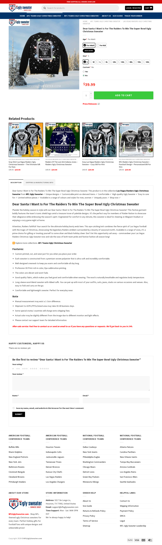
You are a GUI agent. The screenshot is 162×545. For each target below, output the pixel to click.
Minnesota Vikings (91, 481)
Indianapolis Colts (54, 452)
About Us (106, 16)
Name (15, 395)
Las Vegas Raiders (54, 476)
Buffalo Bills (14, 447)
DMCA (122, 515)
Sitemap (86, 525)
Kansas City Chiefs (54, 472)
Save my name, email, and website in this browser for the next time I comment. (50, 408)
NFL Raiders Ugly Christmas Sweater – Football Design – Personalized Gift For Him (135, 164)
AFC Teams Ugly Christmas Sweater (44, 16)
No (86, 75)
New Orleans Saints (128, 457)
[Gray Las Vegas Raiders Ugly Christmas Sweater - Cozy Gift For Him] (99, 140)
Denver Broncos (53, 467)
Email (86, 395)
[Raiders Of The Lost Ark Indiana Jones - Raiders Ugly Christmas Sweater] (63, 140)
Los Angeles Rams (128, 472)
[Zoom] (12, 86)
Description (16, 182)
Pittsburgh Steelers (17, 481)
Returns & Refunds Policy (94, 510)
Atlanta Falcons (127, 447)
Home (22, 16)
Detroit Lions (88, 472)
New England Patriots (18, 457)
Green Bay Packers (91, 476)
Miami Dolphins (15, 452)
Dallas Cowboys (90, 447)
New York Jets (15, 462)
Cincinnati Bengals (17, 472)
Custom (86, 67)
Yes (86, 71)
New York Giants (90, 452)
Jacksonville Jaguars (55, 457)
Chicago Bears (89, 467)
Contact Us (125, 501)
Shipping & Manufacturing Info (39, 182)
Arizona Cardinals (127, 467)
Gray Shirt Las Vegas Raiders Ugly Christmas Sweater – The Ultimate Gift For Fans (24, 164)
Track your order (133, 16)
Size (85, 56)
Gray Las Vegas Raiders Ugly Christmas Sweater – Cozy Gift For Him (98, 163)
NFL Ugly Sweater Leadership (133, 525)
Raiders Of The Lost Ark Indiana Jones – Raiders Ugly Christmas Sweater (61, 163)
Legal (122, 520)
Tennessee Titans (53, 462)
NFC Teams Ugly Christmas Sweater (81, 16)
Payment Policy (127, 510)
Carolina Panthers (128, 452)
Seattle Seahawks (128, 481)
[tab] (16, 182)
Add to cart (123, 95)
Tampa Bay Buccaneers (130, 462)
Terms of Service (90, 520)
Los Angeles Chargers (55, 481)
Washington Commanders (94, 462)
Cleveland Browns (16, 476)
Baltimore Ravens (16, 467)
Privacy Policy (89, 515)
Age (85, 39)
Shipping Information (129, 505)
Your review (17, 374)
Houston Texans (53, 447)
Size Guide (118, 16)
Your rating (17, 364)
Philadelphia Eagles (91, 457)
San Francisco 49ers (128, 476)
